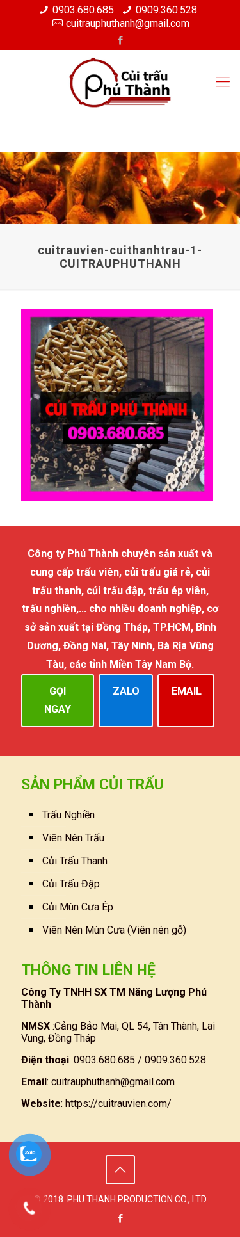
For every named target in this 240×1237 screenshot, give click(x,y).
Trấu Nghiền (68, 815)
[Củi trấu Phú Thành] (120, 82)
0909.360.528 (166, 10)
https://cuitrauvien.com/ (118, 1103)
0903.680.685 (83, 10)
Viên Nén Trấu (73, 838)
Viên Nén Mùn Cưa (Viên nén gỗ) (114, 930)
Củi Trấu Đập (71, 884)
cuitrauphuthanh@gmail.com (127, 23)
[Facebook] (120, 40)
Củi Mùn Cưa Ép (77, 907)
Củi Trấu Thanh (75, 861)
